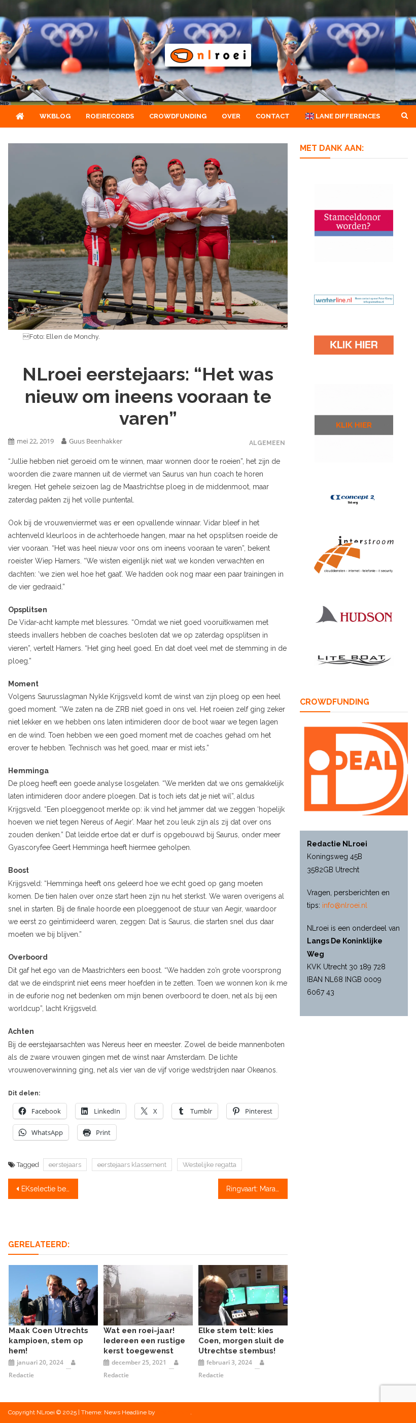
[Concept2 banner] (354, 499)
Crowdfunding (177, 116)
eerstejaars (65, 1164)
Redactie (21, 1375)
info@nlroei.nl (344, 905)
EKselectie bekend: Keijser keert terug (49, 1189)
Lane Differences (347, 116)
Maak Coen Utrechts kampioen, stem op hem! (48, 1340)
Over (231, 116)
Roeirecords (110, 116)
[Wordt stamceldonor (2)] (354, 223)
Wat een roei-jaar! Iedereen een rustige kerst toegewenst (144, 1340)
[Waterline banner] (354, 299)
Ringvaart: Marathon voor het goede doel (257, 1189)
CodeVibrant (173, 1412)
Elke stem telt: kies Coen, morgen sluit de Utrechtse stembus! (241, 1340)
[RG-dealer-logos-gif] (354, 345)
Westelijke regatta (209, 1164)
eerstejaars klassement (131, 1164)
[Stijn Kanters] (53, 1294)
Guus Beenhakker (95, 441)
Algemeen (267, 443)
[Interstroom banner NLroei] (354, 555)
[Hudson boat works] (354, 613)
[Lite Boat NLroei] (354, 660)
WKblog (55, 116)
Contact (273, 116)
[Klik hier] (354, 423)
